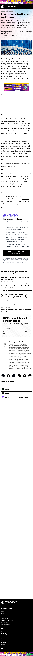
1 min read (4, 34)
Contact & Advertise (6, 614)
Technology (4, 634)
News (3, 11)
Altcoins (3, 644)
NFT (2, 638)
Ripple (7, 293)
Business (3, 631)
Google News (4, 622)
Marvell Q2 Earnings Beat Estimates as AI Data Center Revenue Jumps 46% (14, 272)
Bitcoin (3, 640)
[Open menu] (31, 6)
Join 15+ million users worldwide (16, 252)
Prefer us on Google (25, 32)
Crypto (7, 300)
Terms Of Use (5, 618)
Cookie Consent (5, 624)
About (2, 611)
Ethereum (3, 642)
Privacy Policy (5, 616)
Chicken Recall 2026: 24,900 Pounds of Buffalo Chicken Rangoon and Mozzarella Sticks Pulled (15, 285)
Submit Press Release (7, 620)
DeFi (2, 636)
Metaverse (9, 11)
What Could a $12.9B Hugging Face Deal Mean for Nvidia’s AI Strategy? (15, 278)
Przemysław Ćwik (6, 32)
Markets (7, 307)
